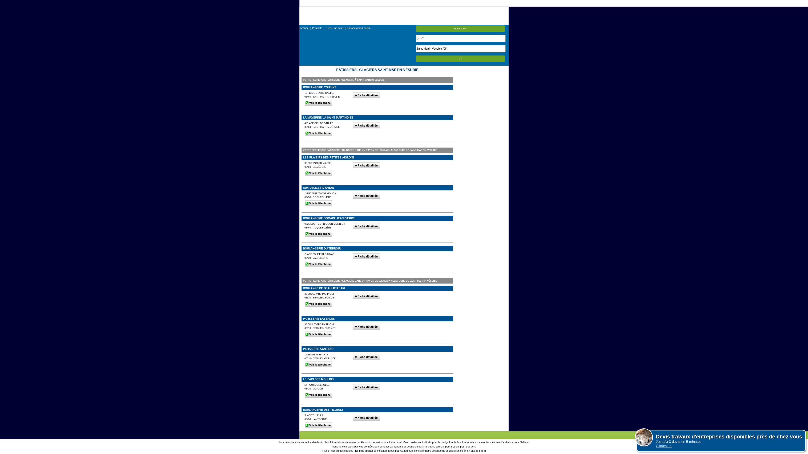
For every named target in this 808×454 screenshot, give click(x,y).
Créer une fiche (334, 28)
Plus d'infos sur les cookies (337, 450)
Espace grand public (359, 28)
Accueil (304, 28)
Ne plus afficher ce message (371, 450)
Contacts (317, 28)
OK (460, 58)
